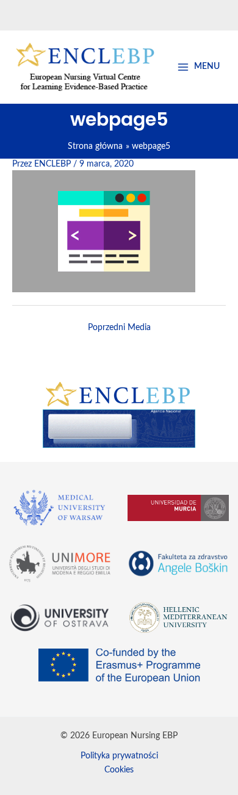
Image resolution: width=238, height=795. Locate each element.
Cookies (119, 770)
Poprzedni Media (119, 327)
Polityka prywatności (119, 756)
